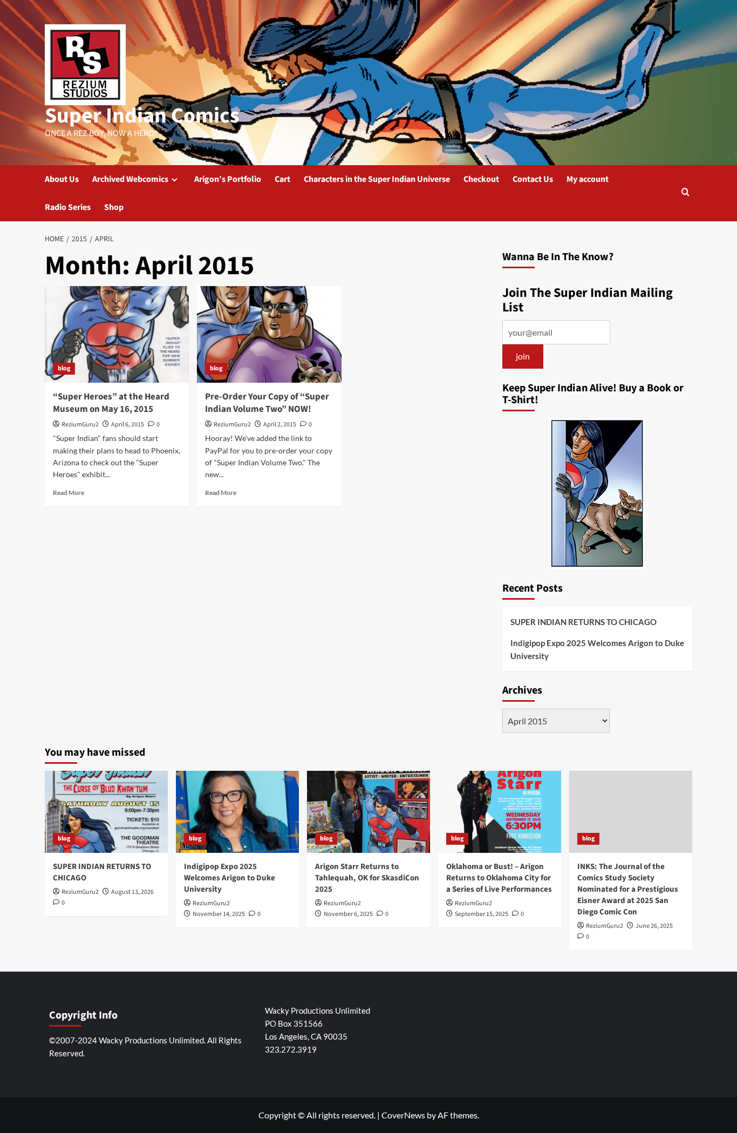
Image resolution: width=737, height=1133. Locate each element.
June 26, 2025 (654, 926)
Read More (68, 493)
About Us (62, 179)
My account (588, 179)
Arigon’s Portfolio (227, 179)
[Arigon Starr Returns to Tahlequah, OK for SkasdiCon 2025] (368, 812)
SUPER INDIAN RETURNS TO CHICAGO (583, 622)
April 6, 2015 (127, 424)
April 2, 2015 (279, 424)
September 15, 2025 (481, 914)
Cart (282, 179)
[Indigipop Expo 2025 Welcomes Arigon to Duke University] (237, 812)
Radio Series (68, 207)
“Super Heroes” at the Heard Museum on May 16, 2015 (111, 403)
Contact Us (533, 179)
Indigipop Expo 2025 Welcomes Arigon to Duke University (597, 649)
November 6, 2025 (348, 914)
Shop (114, 207)
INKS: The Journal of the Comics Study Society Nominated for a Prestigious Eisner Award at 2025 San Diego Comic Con (627, 889)
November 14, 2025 (219, 914)
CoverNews (403, 1115)
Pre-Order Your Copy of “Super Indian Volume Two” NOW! (267, 403)
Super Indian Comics (142, 115)
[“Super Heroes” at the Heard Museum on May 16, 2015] (117, 334)
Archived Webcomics (130, 179)
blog (64, 368)
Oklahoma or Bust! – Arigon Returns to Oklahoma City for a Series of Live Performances (499, 878)
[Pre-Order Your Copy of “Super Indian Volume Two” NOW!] (269, 334)
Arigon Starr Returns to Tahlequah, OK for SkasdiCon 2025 (367, 878)
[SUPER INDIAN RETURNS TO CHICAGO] (106, 812)
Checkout (481, 179)
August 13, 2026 (132, 892)
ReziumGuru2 (80, 424)
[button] (685, 193)
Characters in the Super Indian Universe (377, 179)
